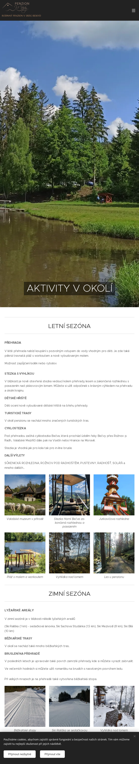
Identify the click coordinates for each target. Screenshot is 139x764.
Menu (133, 10)
